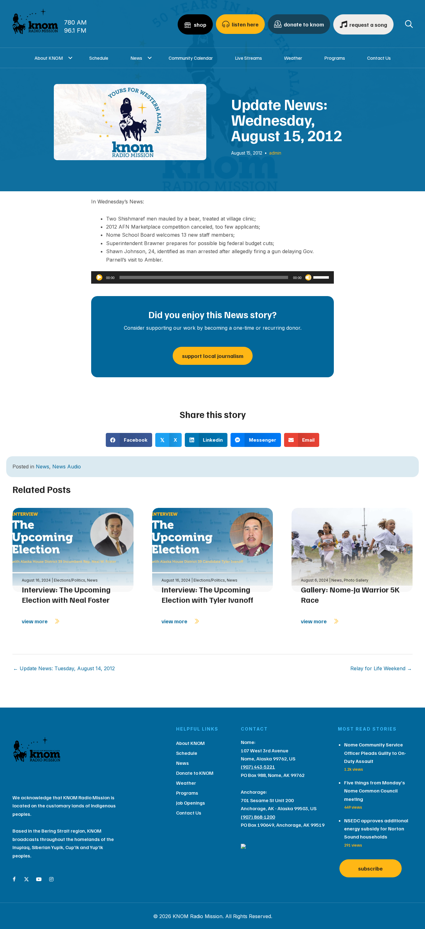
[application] (212, 277)
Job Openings (190, 803)
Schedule (98, 58)
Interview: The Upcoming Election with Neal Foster (66, 594)
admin (275, 153)
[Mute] (308, 277)
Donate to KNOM (194, 773)
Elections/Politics (69, 580)
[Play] (99, 277)
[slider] (322, 276)
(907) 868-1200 (258, 817)
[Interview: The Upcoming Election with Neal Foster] (72, 549)
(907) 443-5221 (258, 767)
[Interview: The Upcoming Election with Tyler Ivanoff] (212, 549)
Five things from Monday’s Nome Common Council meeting (374, 790)
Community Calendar (191, 58)
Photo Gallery (356, 580)
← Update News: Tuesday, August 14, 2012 (64, 668)
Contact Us (379, 58)
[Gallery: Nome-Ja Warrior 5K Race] (352, 549)
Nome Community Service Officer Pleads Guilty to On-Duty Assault (375, 752)
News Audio (66, 466)
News (136, 58)
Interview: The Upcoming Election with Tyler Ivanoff (207, 594)
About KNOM (49, 58)
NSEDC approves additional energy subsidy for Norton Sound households (376, 828)
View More (35, 621)
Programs (334, 58)
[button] (70, 58)
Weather (293, 58)
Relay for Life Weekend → (381, 668)
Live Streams (248, 58)
